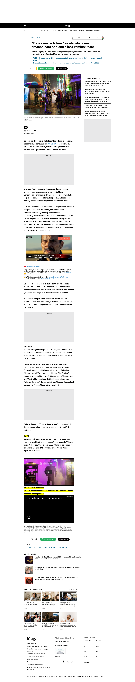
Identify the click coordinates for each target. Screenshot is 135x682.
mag (101, 676)
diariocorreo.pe (81, 676)
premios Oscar (63, 547)
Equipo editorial (31, 643)
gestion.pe (54, 676)
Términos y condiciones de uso (64, 638)
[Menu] (25, 26)
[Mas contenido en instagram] (72, 662)
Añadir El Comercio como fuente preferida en (87, 38)
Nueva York (61, 30)
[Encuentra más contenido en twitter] (30, 68)
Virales (86, 657)
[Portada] (31, 642)
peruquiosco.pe (93, 676)
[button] (28, 518)
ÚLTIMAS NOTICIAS (92, 78)
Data (97, 646)
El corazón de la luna (33, 547)
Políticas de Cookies (61, 645)
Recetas (99, 657)
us (84, 646)
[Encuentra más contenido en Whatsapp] (34, 68)
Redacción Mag (32, 131)
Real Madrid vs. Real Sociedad (93, 30)
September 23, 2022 (48, 278)
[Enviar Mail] (25, 131)
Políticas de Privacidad (62, 641)
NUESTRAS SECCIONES (89, 638)
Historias (87, 662)
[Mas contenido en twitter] (67, 662)
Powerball (75, 30)
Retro (98, 651)
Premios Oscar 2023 (49, 547)
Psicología (68, 30)
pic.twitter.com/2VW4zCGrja (58, 277)
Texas (54, 30)
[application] (49, 509)
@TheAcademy (66, 272)
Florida (43, 30)
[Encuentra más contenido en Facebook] (26, 68)
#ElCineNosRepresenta (33, 266)
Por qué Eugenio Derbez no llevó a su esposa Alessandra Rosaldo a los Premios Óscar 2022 (66, 63)
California (49, 30)
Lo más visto (30, 554)
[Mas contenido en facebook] (63, 662)
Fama (85, 651)
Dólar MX (81, 30)
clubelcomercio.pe (42, 676)
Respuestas (88, 641)
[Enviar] (25, 31)
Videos (98, 641)
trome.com (71, 676)
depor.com (62, 676)
